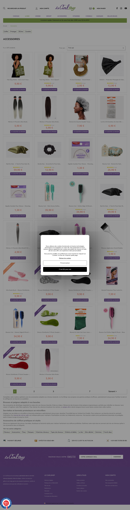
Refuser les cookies (65, 258)
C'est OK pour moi (65, 269)
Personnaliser (65, 263)
